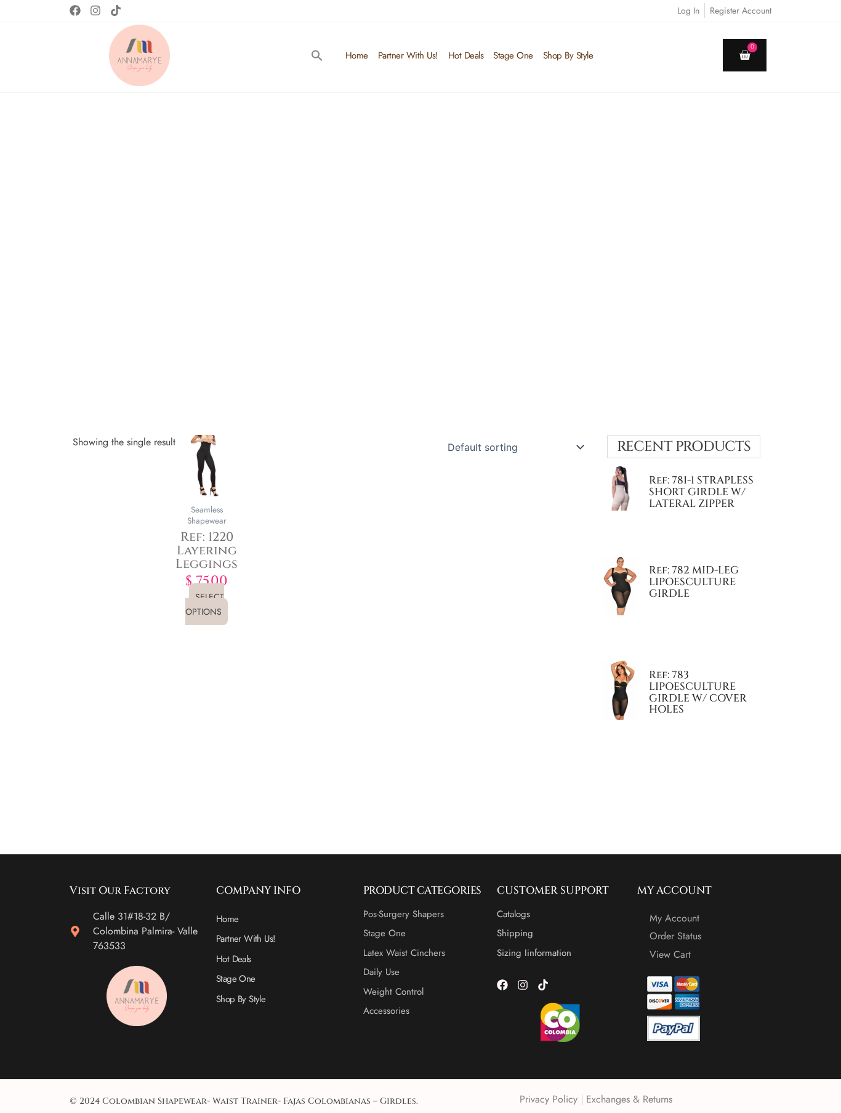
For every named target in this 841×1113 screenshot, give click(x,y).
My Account (674, 918)
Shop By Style (568, 55)
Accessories (386, 1011)
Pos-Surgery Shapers (403, 914)
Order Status (675, 936)
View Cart (670, 954)
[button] (317, 55)
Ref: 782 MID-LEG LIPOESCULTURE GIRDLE (694, 581)
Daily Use (381, 972)
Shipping (515, 933)
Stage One (513, 55)
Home (356, 55)
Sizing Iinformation (534, 953)
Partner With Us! (408, 55)
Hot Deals (466, 55)
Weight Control (393, 991)
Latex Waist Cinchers (404, 953)
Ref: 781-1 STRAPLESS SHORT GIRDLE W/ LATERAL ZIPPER (701, 491)
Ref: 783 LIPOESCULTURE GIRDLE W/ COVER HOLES (698, 692)
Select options (204, 604)
